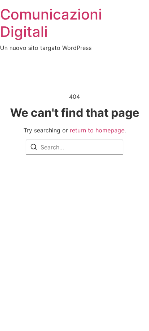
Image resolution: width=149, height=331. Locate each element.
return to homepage (97, 130)
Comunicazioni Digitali (51, 23)
